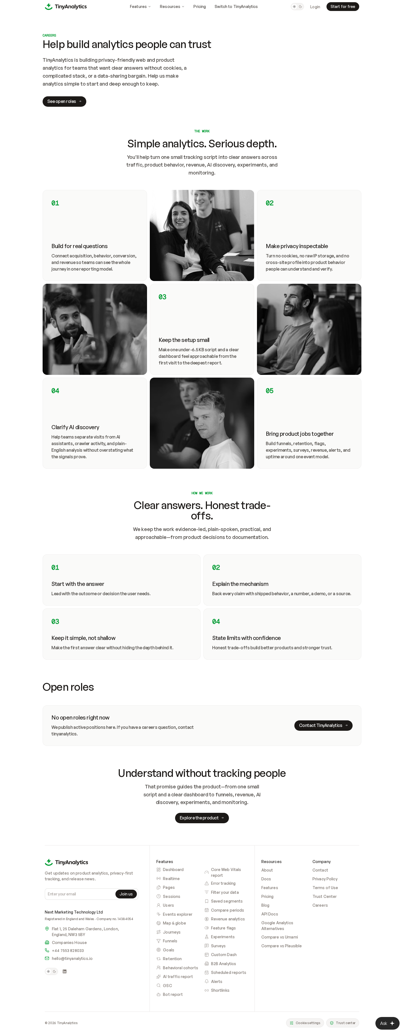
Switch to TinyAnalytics (236, 6)
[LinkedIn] (64, 971)
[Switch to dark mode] (297, 6)
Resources (170, 6)
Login (315, 6)
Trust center (346, 1023)
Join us (126, 894)
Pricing (199, 6)
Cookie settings (308, 1023)
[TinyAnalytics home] (66, 6)
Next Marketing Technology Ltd (74, 912)
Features (138, 6)
